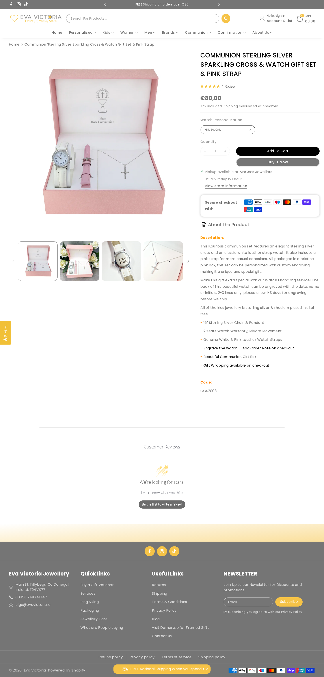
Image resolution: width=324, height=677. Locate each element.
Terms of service (176, 657)
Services (87, 593)
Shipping (231, 106)
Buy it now (278, 162)
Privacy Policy (164, 610)
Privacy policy (142, 657)
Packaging (89, 610)
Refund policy (111, 657)
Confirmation (230, 32)
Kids (106, 32)
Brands (168, 32)
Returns (159, 584)
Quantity (208, 141)
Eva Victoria (35, 670)
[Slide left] (13, 261)
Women (127, 32)
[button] (306, 18)
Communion (196, 32)
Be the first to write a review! (162, 504)
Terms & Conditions (169, 601)
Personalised (81, 32)
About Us (260, 32)
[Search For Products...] (226, 18)
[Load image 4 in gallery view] (163, 261)
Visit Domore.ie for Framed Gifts (180, 627)
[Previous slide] (105, 4)
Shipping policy (211, 657)
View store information (226, 185)
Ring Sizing (89, 601)
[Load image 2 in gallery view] (79, 261)
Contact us (162, 635)
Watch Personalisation (221, 119)
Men (148, 32)
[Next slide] (219, 4)
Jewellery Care (94, 619)
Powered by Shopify (66, 670)
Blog (156, 619)
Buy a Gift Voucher (97, 584)
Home (14, 44)
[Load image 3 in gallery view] (121, 261)
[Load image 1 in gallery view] (38, 261)
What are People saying (101, 627)
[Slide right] (188, 261)
